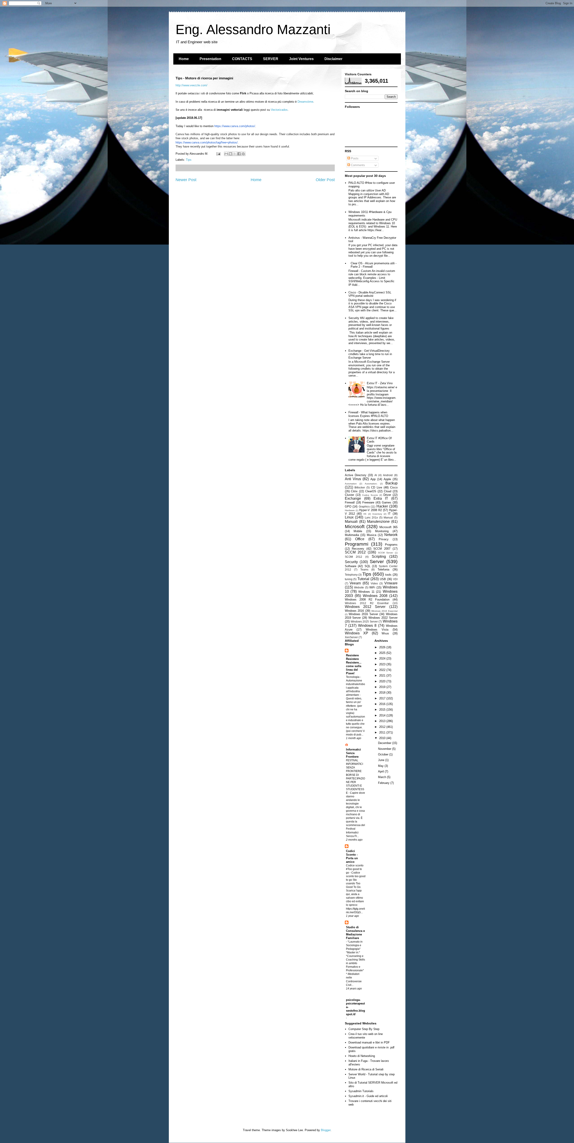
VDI (395, 579)
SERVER (270, 59)
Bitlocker (359, 487)
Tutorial (363, 579)
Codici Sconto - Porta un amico (352, 856)
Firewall (350, 502)
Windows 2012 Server (365, 607)
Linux (349, 517)
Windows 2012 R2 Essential (367, 603)
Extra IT (381, 498)
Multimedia (352, 535)
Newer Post (186, 180)
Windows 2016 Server (363, 614)
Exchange (353, 498)
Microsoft (355, 526)
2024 (382, 658)
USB (383, 579)
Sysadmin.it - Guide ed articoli (368, 1096)
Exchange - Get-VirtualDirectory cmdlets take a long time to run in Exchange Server (370, 354)
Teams (364, 569)
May (381, 766)
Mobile (358, 531)
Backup (391, 483)
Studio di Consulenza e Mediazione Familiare (355, 933)
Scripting (379, 556)
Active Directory (355, 475)
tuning (348, 579)
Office (359, 539)
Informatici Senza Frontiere (353, 753)
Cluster (349, 495)
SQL (367, 566)
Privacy (384, 539)
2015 (382, 709)
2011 (382, 732)
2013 (382, 721)
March (382, 777)
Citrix (354, 491)
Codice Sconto (370, 495)
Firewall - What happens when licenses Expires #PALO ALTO (368, 414)
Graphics (364, 506)
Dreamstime (305, 101)
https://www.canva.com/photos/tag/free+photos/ (207, 142)
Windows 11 (366, 591)
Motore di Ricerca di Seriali (365, 1069)
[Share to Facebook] (239, 154)
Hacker (382, 506)
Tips (188, 159)
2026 (382, 647)
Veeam (355, 583)
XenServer (351, 637)
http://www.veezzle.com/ (191, 85)
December (385, 743)
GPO (348, 506)
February (384, 783)
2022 (382, 670)
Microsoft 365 (388, 527)
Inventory (377, 514)
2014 (382, 715)
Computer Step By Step (363, 1029)
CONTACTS (242, 59)
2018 (382, 692)
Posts (354, 158)
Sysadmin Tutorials (361, 1091)
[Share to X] (235, 154)
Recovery (358, 548)
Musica (371, 535)
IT (389, 513)
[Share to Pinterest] (243, 154)
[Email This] (226, 154)
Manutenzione (378, 521)
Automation (351, 483)
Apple (387, 479)
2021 (382, 675)
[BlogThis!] (230, 154)
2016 (382, 704)
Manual (388, 517)
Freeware (368, 502)
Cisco (394, 487)
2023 (382, 664)
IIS (364, 514)
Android (388, 475)
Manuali (351, 521)
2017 (382, 698)
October (383, 754)
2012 (382, 727)
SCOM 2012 (353, 556)
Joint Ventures (301, 59)
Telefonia (383, 569)
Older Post (325, 180)
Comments (357, 165)
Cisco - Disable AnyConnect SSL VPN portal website (369, 294)
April (381, 771)
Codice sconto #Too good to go (354, 869)
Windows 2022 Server (383, 617)
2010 (382, 738)
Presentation (210, 59)
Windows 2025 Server (364, 621)
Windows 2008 (375, 596)
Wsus (385, 633)
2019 (382, 687)
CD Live (376, 487)
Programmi (356, 544)
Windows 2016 (354, 610)
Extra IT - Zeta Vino (380, 383)
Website (359, 587)
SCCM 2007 (381, 548)
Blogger (325, 1130)
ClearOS (370, 491)
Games (386, 502)
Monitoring (382, 531)
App (373, 479)
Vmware (391, 583)
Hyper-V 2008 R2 (370, 510)
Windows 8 (367, 625)
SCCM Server (385, 552)
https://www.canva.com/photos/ (234, 126)
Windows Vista (377, 629)
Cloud (387, 491)
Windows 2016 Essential (384, 611)
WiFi (372, 587)
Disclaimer (333, 59)
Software (350, 566)
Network (391, 535)
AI (375, 475)
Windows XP (356, 633)
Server (377, 561)
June (381, 760)
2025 (382, 653)
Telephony (351, 574)
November (385, 748)
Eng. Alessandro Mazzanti (253, 29)
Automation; (371, 483)
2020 (382, 681)
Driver (387, 495)
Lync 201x (371, 517)
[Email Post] (218, 153)
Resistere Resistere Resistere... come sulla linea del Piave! (353, 664)
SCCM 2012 (355, 552)
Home (184, 59)
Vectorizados (279, 109)
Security (351, 562)
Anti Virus (353, 479)
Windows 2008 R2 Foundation (367, 599)
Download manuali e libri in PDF (369, 1042)
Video (374, 583)
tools (388, 574)
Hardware (350, 510)
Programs (391, 544)
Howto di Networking (361, 1056)
